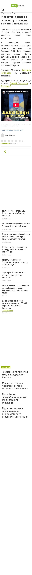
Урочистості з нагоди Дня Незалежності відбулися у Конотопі (13, 213)
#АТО (21, 130)
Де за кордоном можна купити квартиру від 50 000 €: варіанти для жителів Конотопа (15, 304)
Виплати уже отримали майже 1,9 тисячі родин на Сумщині (16, 225)
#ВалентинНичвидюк (7, 130)
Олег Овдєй (6, 86)
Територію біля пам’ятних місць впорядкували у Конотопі (14, 275)
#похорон (16, 130)
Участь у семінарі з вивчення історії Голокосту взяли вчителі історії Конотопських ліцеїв (15, 289)
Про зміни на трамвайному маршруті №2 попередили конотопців (14, 249)
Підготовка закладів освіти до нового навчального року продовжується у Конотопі (16, 236)
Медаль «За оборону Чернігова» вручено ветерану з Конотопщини (15, 262)
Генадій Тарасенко (19, 83)
